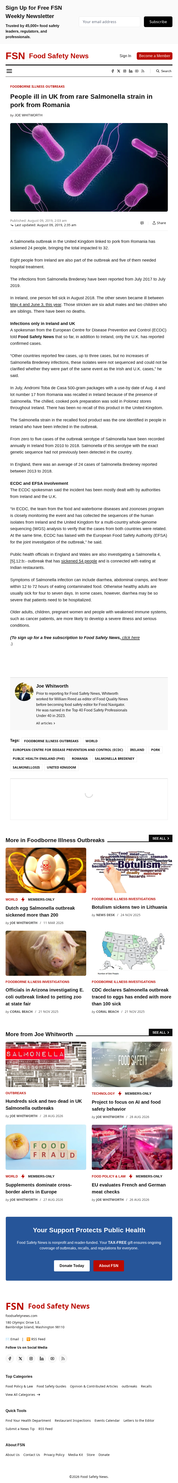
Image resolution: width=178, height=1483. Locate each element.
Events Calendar (107, 1420)
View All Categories (20, 1394)
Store (91, 1454)
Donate (104, 1454)
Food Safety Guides (51, 1386)
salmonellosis (26, 767)
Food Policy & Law (109, 1176)
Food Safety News (94, 1476)
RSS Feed (45, 1429)
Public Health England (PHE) (39, 758)
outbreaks (16, 1093)
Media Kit (75, 1454)
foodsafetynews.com (21, 1315)
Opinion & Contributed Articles (94, 1386)
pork (155, 750)
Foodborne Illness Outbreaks (37, 86)
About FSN (108, 1266)
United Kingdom (61, 767)
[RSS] (143, 71)
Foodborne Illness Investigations (124, 899)
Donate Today (72, 1266)
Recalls (146, 1386)
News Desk (105, 915)
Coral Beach (21, 1011)
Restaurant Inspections (73, 1420)
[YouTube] (137, 71)
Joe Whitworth (28, 115)
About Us (13, 1454)
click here (130, 637)
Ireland (137, 750)
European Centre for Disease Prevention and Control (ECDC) (68, 750)
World (92, 741)
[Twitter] (119, 71)
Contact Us (31, 1454)
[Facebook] (112, 71)
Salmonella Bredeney (114, 758)
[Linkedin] (131, 71)
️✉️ (12, 1339)
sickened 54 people (79, 561)
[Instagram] (125, 71)
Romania (80, 758)
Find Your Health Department (28, 1420)
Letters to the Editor (139, 1420)
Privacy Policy (54, 1454)
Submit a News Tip (20, 1429)
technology (103, 1093)
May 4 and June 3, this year (35, 304)
